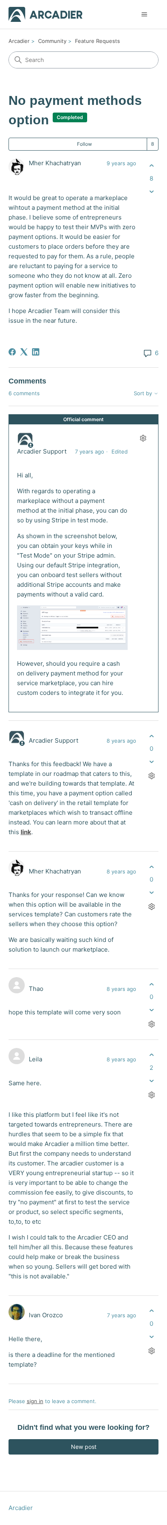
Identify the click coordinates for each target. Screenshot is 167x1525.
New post (83, 1446)
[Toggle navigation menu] (144, 14)
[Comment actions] (143, 438)
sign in (35, 1401)
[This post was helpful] (151, 166)
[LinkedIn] (35, 352)
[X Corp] (24, 352)
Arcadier (19, 41)
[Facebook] (12, 352)
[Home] (46, 14)
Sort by (144, 393)
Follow (84, 144)
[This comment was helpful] (151, 736)
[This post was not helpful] (151, 191)
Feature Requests (97, 41)
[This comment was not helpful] (151, 762)
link (26, 832)
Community (52, 41)
